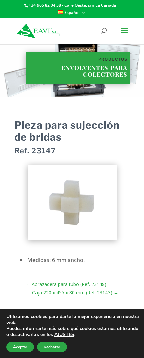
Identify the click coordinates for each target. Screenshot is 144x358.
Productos (112, 59)
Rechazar (52, 347)
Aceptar (20, 347)
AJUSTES (64, 335)
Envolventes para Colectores (94, 71)
